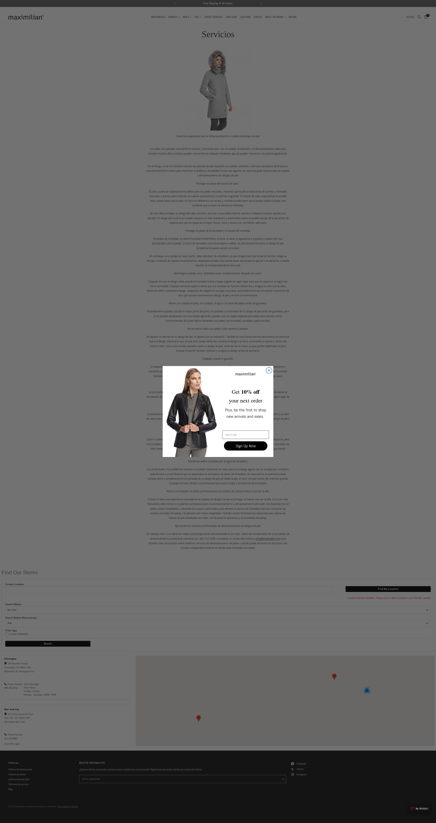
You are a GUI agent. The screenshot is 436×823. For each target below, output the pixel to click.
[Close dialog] (269, 370)
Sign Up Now (246, 445)
